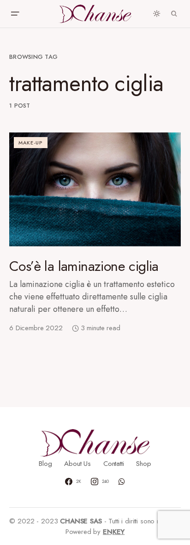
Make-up (30, 142)
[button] (14, 13)
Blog (45, 464)
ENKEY (114, 532)
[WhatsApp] (122, 481)
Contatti (113, 464)
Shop (143, 464)
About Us (77, 464)
